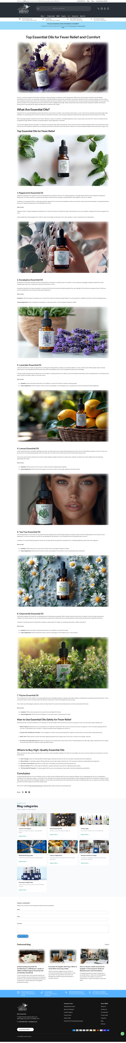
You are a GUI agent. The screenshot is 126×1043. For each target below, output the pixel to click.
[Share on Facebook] (26, 792)
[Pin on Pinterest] (29, 792)
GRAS (58, 16)
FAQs (88, 1)
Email (18, 916)
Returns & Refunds (69, 1009)
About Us (82, 16)
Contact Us (75, 16)
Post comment (22, 936)
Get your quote (73, 26)
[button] (108, 8)
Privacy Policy (67, 1015)
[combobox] (63, 8)
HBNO (21, 1036)
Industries (103, 1018)
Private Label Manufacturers (35, 786)
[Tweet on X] (22, 792)
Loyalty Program (68, 1012)
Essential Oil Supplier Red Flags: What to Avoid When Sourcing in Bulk (62, 968)
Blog (102, 1021)
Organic (63, 16)
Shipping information (69, 1006)
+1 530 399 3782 (81, 1)
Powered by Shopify (27, 1036)
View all (107, 944)
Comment (19, 923)
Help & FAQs (67, 1018)
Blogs (92, 1)
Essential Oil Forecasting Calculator (73, 1021)
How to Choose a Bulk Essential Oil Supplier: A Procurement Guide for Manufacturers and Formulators (92, 969)
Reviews (103, 1024)
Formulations (104, 1012)
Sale (69, 16)
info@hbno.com (33, 1021)
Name (18, 909)
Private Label (51, 16)
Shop (42, 16)
